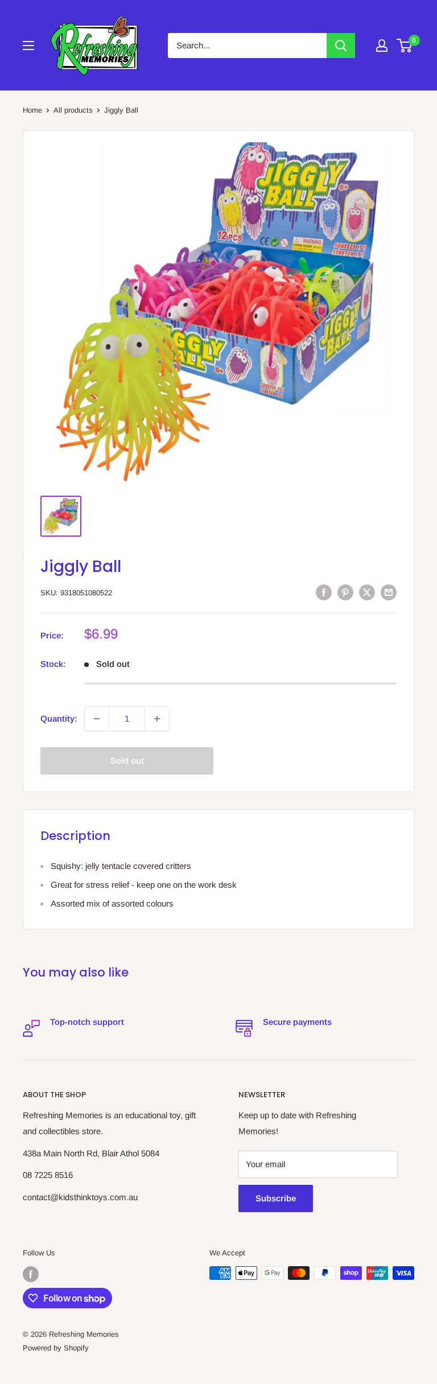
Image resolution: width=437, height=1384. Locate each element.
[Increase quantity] (157, 719)
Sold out (127, 760)
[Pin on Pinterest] (345, 592)
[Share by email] (389, 592)
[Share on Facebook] (324, 592)
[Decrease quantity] (97, 719)
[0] (405, 45)
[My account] (381, 45)
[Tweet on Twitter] (367, 592)
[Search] (341, 45)
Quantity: (58, 718)
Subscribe (275, 1198)
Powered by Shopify (56, 1348)
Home (32, 110)
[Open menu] (28, 45)
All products (73, 110)
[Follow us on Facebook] (31, 1274)
